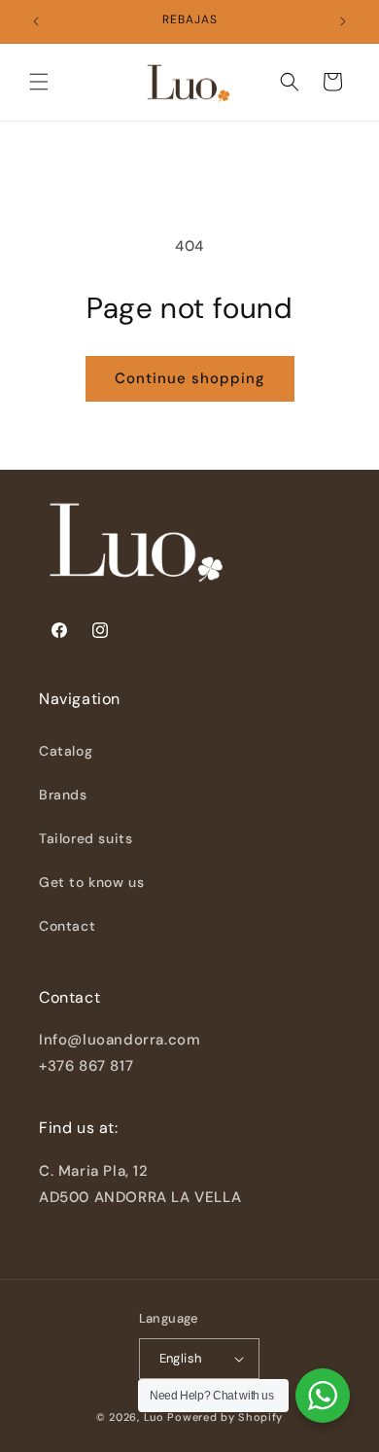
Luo (154, 1417)
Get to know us (91, 882)
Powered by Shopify (225, 1417)
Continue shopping (190, 378)
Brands (63, 794)
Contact (67, 926)
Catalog (65, 751)
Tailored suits (85, 838)
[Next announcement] (343, 21)
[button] (38, 81)
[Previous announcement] (36, 21)
